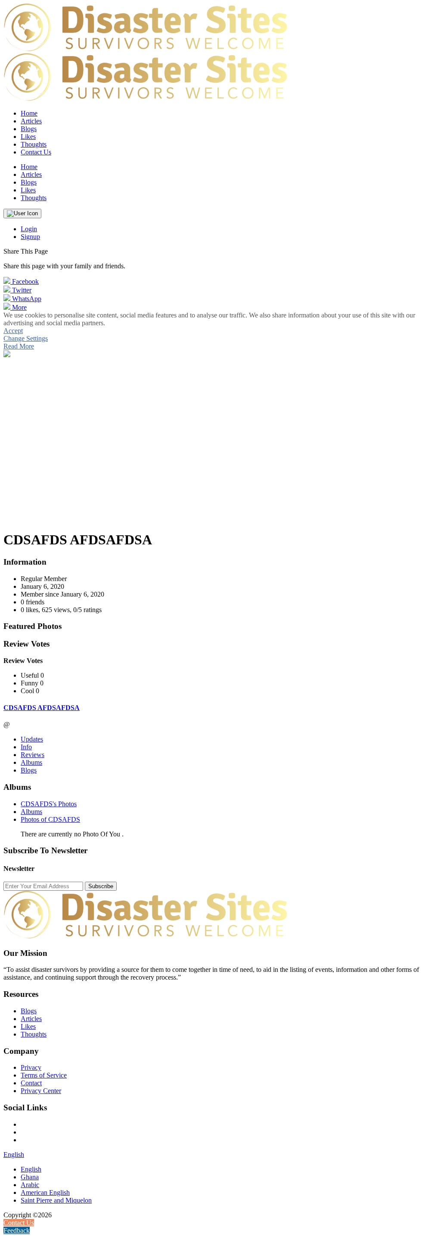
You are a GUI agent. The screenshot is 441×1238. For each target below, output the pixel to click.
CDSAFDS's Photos (49, 804)
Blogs (29, 770)
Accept (13, 330)
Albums (31, 762)
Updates (32, 739)
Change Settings (25, 338)
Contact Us (36, 152)
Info (26, 747)
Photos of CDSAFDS (50, 819)
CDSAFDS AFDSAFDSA (41, 707)
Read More (18, 346)
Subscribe (100, 886)
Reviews (32, 754)
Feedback (16, 1230)
